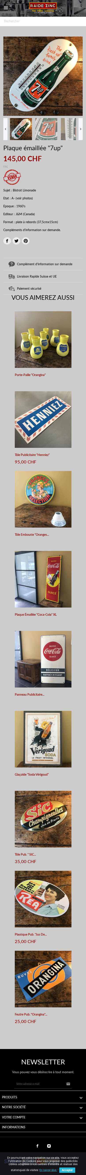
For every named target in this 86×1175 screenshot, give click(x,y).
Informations (13, 1127)
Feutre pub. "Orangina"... (31, 1014)
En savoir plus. (48, 1170)
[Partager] (7, 241)
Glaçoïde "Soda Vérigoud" (32, 774)
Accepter (67, 1170)
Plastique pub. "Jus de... (31, 934)
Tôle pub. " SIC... (25, 854)
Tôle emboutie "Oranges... (32, 534)
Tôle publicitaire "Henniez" (32, 455)
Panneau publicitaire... (29, 694)
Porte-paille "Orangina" (30, 375)
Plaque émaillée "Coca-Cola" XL (36, 614)
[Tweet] (16, 241)
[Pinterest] (26, 241)
